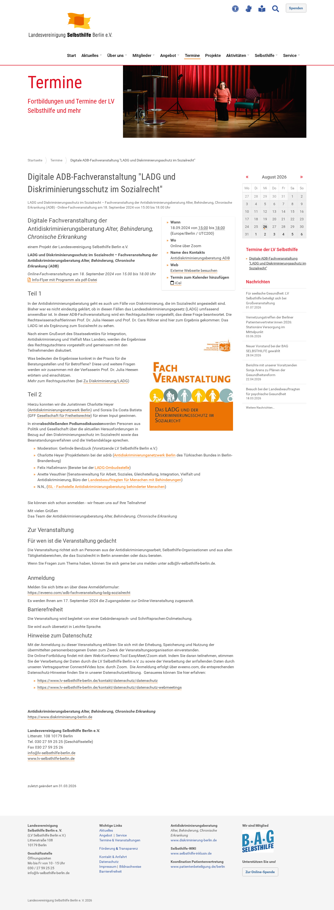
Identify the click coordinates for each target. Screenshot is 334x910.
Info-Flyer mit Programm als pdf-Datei (64, 279)
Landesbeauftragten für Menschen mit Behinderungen (134, 479)
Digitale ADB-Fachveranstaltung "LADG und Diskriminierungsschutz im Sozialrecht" (277, 263)
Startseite (35, 160)
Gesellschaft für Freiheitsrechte (63, 415)
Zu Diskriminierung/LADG (105, 381)
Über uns (115, 55)
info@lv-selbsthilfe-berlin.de (51, 753)
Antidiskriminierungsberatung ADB (200, 258)
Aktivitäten (236, 55)
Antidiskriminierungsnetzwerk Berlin (59, 410)
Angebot (168, 55)
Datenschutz (109, 862)
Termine (192, 55)
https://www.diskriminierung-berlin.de (60, 717)
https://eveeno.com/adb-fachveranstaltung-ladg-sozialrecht (79, 592)
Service (290, 55)
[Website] (70, 25)
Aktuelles (90, 55)
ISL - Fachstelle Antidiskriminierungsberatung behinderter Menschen (106, 486)
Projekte (213, 55)
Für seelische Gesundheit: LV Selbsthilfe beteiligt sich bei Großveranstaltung (267, 298)
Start (71, 55)
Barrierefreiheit (110, 871)
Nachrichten (258, 281)
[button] (101, 53)
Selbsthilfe (264, 55)
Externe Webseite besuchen (193, 270)
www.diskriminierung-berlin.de (194, 840)
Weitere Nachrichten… (260, 407)
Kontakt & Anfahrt (113, 857)
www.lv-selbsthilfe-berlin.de (51, 758)
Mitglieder (142, 55)
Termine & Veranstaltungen (119, 840)
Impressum (107, 866)
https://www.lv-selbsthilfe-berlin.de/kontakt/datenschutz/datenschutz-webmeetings (109, 687)
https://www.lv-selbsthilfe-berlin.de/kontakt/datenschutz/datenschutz (97, 680)
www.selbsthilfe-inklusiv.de (191, 853)
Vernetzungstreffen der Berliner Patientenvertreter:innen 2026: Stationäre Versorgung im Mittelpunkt (269, 324)
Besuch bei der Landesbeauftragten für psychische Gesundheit (273, 391)
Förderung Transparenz (118, 848)
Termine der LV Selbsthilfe (272, 249)
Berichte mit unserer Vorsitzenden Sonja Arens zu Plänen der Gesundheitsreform (271, 370)
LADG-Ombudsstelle (112, 467)
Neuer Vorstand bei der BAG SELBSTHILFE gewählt (267, 348)
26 (265, 227)
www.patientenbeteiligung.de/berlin (198, 866)
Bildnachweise (130, 866)
